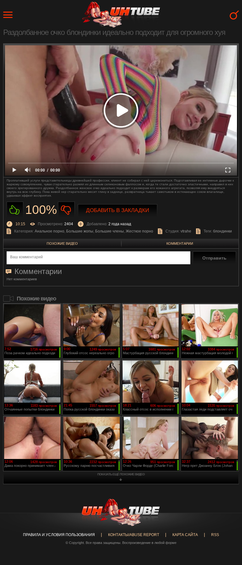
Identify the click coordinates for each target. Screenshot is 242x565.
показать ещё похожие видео (121, 474)
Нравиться (15, 210)
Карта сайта (185, 535)
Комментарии (179, 243)
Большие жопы (79, 231)
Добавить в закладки (117, 210)
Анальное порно (49, 231)
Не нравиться (66, 210)
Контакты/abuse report (133, 535)
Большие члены (109, 231)
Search (234, 15)
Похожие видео (62, 243)
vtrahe (186, 231)
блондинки (222, 231)
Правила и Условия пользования (59, 535)
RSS (215, 535)
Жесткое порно (139, 231)
